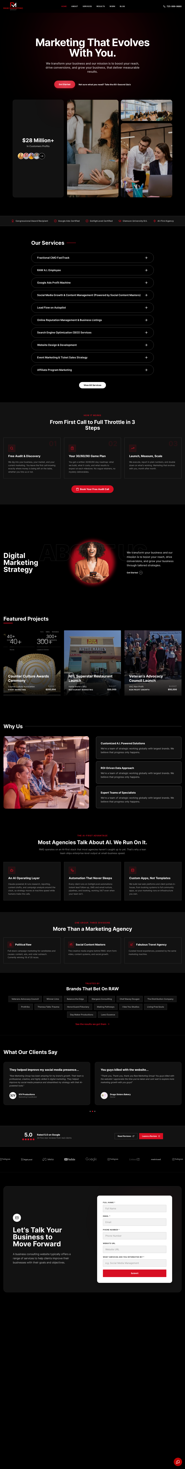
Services (87, 6)
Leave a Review (149, 1136)
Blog (122, 6)
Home (64, 6)
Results (101, 6)
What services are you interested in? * (123, 1257)
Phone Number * (111, 1230)
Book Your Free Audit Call (94, 489)
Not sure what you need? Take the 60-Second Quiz (105, 84)
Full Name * (109, 1202)
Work (112, 6)
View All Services (92, 385)
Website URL (109, 1243)
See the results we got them (90, 1024)
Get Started (132, 572)
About (74, 6)
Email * (106, 1216)
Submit (134, 1273)
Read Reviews (124, 1136)
